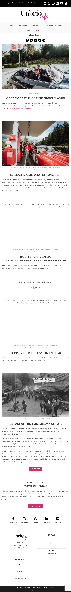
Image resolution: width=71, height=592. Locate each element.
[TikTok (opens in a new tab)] (66, 3)
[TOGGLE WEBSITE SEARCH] (44, 30)
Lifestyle (51, 546)
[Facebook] (13, 519)
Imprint (19, 571)
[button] (27, 40)
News (51, 543)
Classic (51, 550)
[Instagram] (24, 519)
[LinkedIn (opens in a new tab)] (58, 3)
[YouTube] (57, 519)
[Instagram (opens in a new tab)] (54, 3)
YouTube (58, 522)
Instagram (24, 522)
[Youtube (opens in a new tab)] (62, 3)
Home (51, 540)
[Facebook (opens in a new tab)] (45, 3)
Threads (35, 522)
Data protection (19, 574)
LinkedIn (46, 522)
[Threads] (35, 519)
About (19, 564)
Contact (19, 568)
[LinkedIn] (46, 519)
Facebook (13, 522)
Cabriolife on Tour (51, 553)
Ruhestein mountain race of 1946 (21, 108)
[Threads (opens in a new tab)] (50, 3)
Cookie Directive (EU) (19, 578)
